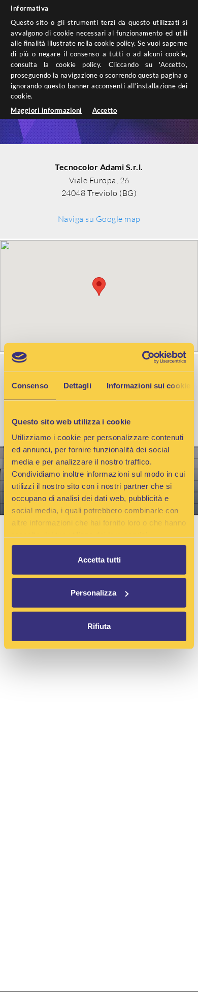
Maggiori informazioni (46, 110)
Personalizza (93, 592)
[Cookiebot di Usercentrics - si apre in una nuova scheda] (142, 357)
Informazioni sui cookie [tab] (148, 385)
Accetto (104, 110)
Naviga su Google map (99, 219)
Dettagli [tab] (77, 385)
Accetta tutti (99, 559)
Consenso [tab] (30, 385)
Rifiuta (99, 625)
